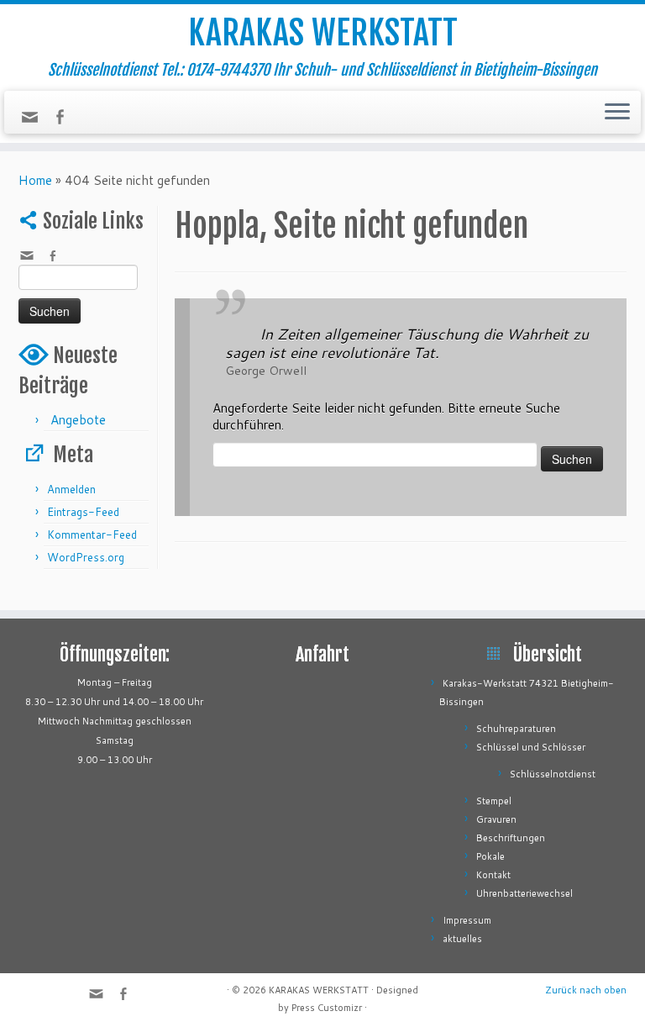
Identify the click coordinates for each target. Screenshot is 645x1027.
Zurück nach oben (586, 990)
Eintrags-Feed (83, 511)
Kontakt (493, 875)
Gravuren (496, 819)
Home (35, 180)
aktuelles (462, 938)
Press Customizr (326, 1007)
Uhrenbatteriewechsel (524, 893)
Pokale (490, 856)
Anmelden (71, 489)
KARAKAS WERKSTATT (323, 33)
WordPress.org (85, 557)
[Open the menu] (617, 112)
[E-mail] (35, 121)
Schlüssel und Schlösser (530, 747)
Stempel (493, 801)
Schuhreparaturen (516, 728)
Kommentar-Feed (92, 534)
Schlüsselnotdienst (552, 774)
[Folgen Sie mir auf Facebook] (65, 119)
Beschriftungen (510, 838)
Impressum (467, 920)
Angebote (78, 420)
